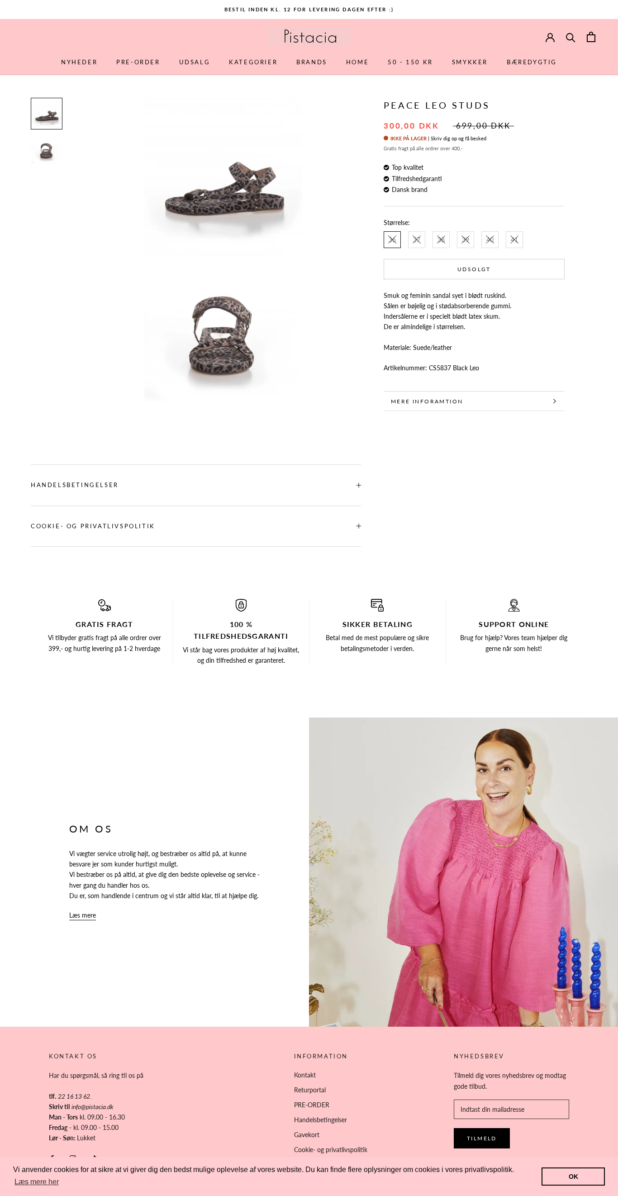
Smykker (470, 62)
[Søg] (570, 37)
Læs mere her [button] (36, 1182)
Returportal (310, 1090)
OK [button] (573, 1176)
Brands (311, 62)
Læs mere (82, 915)
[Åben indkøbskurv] (591, 37)
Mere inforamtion (427, 401)
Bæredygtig (532, 62)
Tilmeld (482, 1138)
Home (357, 62)
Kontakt (305, 1075)
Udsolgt (474, 269)
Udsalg (194, 62)
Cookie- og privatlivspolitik (93, 526)
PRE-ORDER (138, 62)
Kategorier (253, 62)
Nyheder (79, 62)
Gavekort (306, 1135)
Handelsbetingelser (75, 484)
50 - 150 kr (410, 62)
